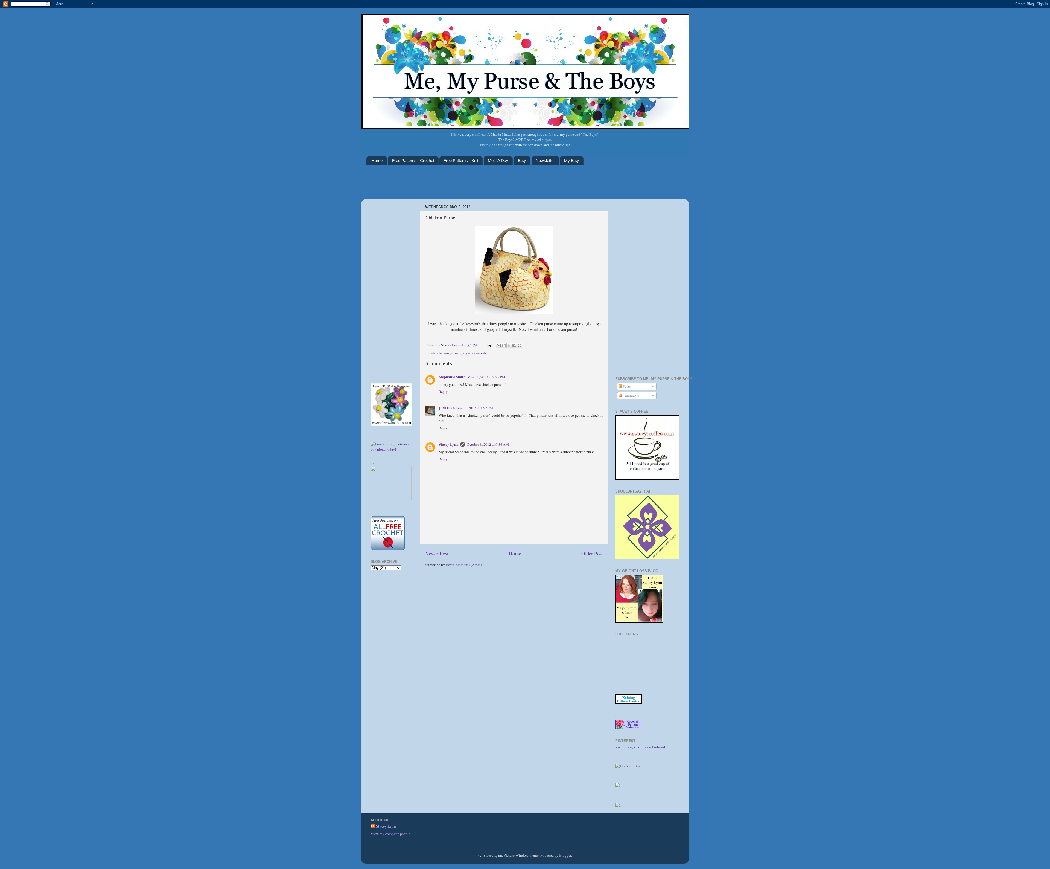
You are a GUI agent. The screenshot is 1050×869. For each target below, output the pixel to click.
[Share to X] (509, 345)
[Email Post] (489, 345)
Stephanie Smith (452, 377)
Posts (626, 386)
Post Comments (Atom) (464, 564)
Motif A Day (498, 160)
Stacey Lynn (449, 444)
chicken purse (447, 353)
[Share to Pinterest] (519, 345)
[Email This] (498, 345)
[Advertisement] (465, 185)
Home (377, 160)
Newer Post (436, 553)
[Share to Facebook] (514, 345)
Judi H (444, 408)
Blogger (565, 855)
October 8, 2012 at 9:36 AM (488, 444)
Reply (443, 391)
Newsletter (545, 160)
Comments (630, 395)
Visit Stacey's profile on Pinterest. (640, 747)
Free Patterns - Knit (461, 160)
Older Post (592, 553)
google (465, 353)
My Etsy (571, 160)
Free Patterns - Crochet (413, 160)
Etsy (522, 160)
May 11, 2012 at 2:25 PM (486, 377)
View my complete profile (390, 833)
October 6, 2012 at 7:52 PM (472, 407)
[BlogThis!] (504, 345)
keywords (479, 353)
